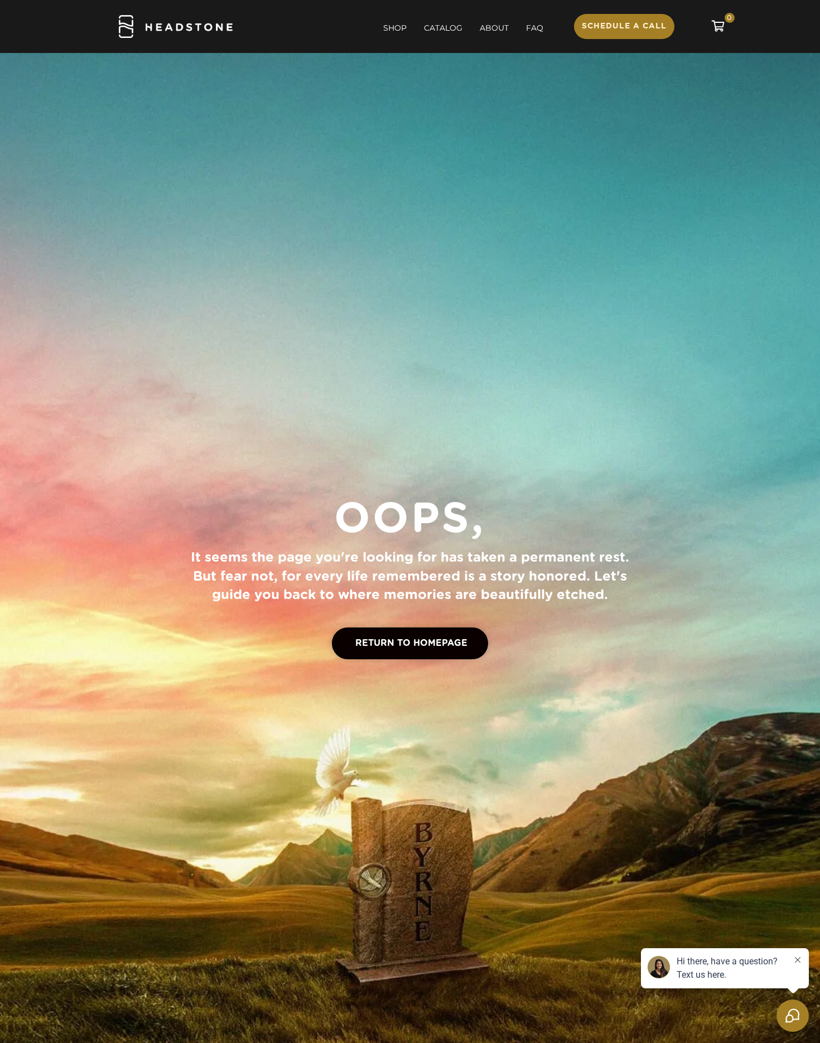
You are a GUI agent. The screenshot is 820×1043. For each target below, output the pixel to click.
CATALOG (443, 28)
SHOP (395, 28)
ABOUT (494, 28)
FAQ (534, 28)
